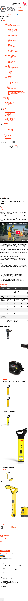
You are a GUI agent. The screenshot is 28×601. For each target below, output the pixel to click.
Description (2, 209)
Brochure (1, 282)
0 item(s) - (6, 14)
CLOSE (2, 600)
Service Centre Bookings (4, 535)
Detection (12, 197)
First (16, 569)
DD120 (8, 288)
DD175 (22, 288)
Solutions (7, 197)
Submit (2, 598)
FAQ (1, 541)
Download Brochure (3, 284)
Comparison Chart (3, 286)
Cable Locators (17, 197)
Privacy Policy (5, 553)
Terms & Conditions (3, 538)
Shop (4, 197)
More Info (4, 383)
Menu (2, 18)
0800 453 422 (14, 145)
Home (1, 197)
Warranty (1, 540)
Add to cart (5, 379)
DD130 (15, 288)
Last (16, 570)
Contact (1, 536)
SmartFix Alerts (3, 534)
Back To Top (15, 553)
